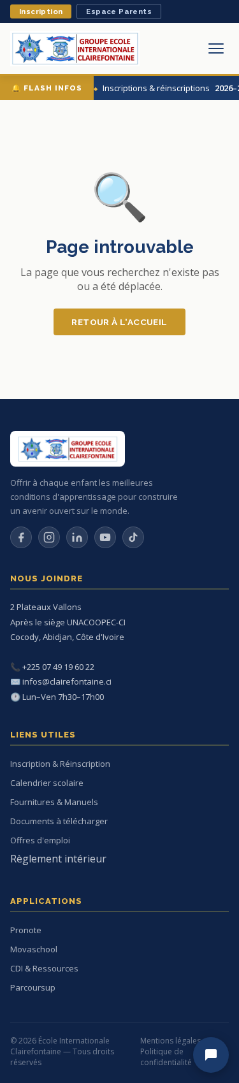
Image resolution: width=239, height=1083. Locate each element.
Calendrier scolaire (46, 783)
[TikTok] (133, 537)
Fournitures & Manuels (54, 802)
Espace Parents (119, 11)
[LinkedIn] (77, 537)
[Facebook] (21, 537)
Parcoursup (32, 987)
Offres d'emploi (40, 840)
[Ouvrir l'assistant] (211, 1055)
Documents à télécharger (59, 821)
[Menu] (216, 48)
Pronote (25, 930)
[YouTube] (105, 537)
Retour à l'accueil (119, 322)
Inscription (40, 11)
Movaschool (33, 949)
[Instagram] (49, 537)
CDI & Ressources (44, 968)
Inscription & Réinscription (60, 763)
